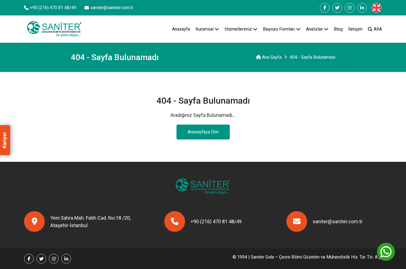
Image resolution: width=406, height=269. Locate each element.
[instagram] (349, 8)
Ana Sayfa (271, 57)
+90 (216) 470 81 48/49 (53, 7)
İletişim (355, 29)
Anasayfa (181, 29)
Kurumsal (205, 29)
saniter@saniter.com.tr (111, 7)
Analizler (315, 29)
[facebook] (324, 8)
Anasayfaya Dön (203, 131)
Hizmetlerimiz (239, 29)
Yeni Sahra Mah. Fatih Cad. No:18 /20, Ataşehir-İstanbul (90, 221)
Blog (338, 29)
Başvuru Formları (279, 29)
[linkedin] (362, 8)
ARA (378, 29)
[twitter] (337, 8)
